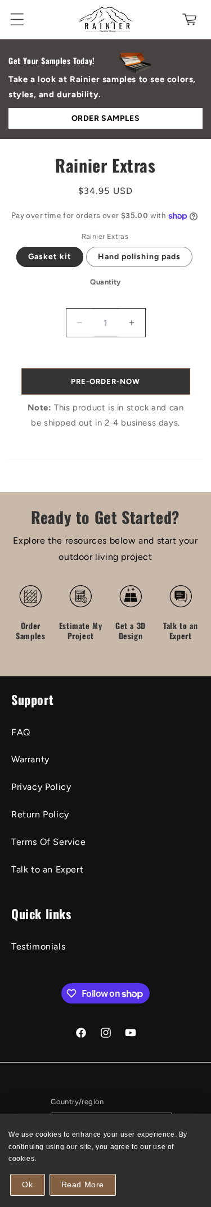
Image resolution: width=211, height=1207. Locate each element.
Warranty (30, 759)
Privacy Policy (41, 786)
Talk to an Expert (47, 869)
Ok (27, 1184)
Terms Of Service (48, 842)
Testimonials (38, 946)
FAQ (20, 732)
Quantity (105, 282)
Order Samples (105, 118)
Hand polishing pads (139, 256)
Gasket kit (49, 256)
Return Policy (40, 814)
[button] (17, 19)
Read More (82, 1184)
